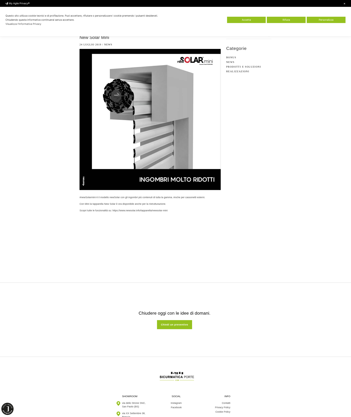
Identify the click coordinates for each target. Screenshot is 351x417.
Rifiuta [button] (286, 19)
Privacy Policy (222, 407)
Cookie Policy (222, 411)
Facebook (176, 407)
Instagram (176, 403)
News (108, 44)
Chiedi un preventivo (174, 324)
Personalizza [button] (326, 19)
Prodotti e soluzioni (243, 66)
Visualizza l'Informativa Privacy (23, 23)
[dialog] (175, 18)
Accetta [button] (246, 19)
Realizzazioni (237, 71)
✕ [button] (344, 3)
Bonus (231, 57)
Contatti (226, 403)
